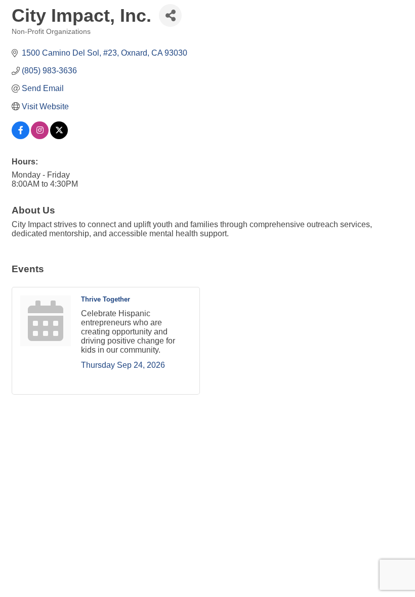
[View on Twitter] (59, 136)
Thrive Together (105, 299)
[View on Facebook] (20, 136)
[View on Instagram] (40, 136)
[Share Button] (170, 15)
